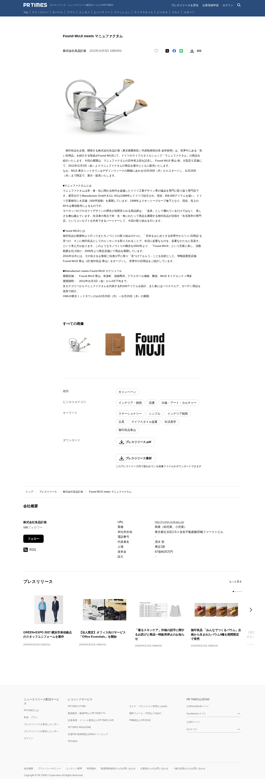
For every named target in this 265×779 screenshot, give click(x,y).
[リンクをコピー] (199, 51)
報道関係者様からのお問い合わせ (118, 768)
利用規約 (91, 768)
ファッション (122, 12)
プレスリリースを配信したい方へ (41, 731)
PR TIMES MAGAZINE (79, 727)
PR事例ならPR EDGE (140, 720)
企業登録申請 (210, 5)
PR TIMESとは (31, 710)
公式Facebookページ (198, 706)
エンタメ (84, 12)
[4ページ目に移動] (239, 591)
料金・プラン (31, 717)
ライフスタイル (143, 12)
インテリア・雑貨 (130, 402)
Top (25, 12)
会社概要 (28, 768)
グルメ (176, 12)
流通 (152, 402)
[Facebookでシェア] (174, 51)
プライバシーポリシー (49, 768)
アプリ (71, 12)
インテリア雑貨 (177, 413)
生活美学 (170, 421)
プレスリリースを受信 (184, 5)
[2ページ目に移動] (235, 591)
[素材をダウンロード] (192, 51)
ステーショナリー (130, 413)
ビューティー (102, 12)
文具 (121, 421)
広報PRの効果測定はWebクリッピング (88, 734)
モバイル (57, 12)
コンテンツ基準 (74, 768)
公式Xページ (193, 722)
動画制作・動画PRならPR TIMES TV (86, 713)
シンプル (154, 413)
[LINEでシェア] (181, 51)
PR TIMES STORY (77, 706)
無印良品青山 (127, 429)
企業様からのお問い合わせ (154, 768)
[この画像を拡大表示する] (79, 344)
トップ (29, 491)
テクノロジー (40, 12)
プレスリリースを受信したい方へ (41, 724)
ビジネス (162, 12)
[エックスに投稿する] (167, 51)
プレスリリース (48, 491)
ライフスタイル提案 (144, 421)
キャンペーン (127, 391)
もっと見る (235, 581)
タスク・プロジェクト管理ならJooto (148, 706)
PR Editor (73, 741)
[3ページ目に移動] (237, 591)
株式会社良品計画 (73, 491)
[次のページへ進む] (252, 610)
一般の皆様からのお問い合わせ (189, 768)
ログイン (228, 5)
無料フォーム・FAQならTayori (145, 713)
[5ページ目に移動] (241, 591)
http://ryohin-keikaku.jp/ (169, 522)
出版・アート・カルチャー (179, 402)
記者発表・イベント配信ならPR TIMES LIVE (91, 720)
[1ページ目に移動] (233, 591)
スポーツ (189, 12)
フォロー (33, 538)
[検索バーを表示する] (239, 5)
